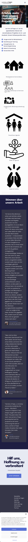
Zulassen (14, 529)
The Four (16, 508)
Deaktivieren (14, 533)
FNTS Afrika (17, 506)
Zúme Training (18, 504)
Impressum (15, 540)
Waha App (17, 502)
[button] (26, 514)
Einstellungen (14, 536)
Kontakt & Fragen (19, 498)
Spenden (16, 500)
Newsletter (17, 496)
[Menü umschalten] (25, 2)
